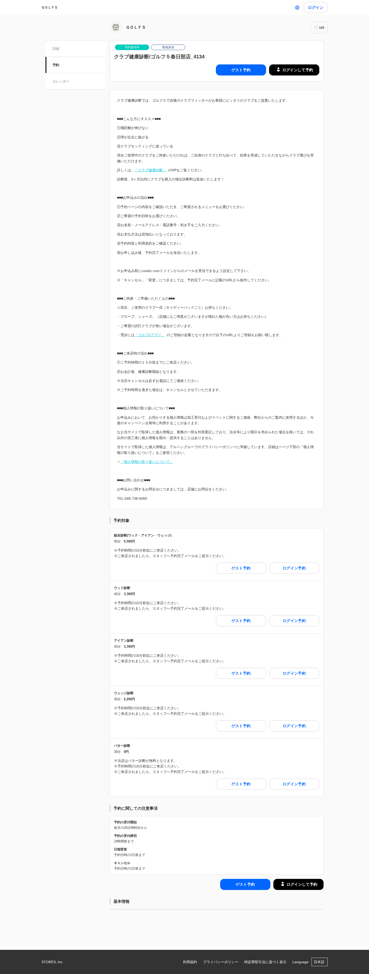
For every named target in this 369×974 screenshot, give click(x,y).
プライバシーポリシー (220, 962)
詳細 (55, 49)
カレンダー (60, 81)
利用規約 (190, 962)
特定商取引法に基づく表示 (265, 962)
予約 (55, 65)
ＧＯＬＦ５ (49, 7)
